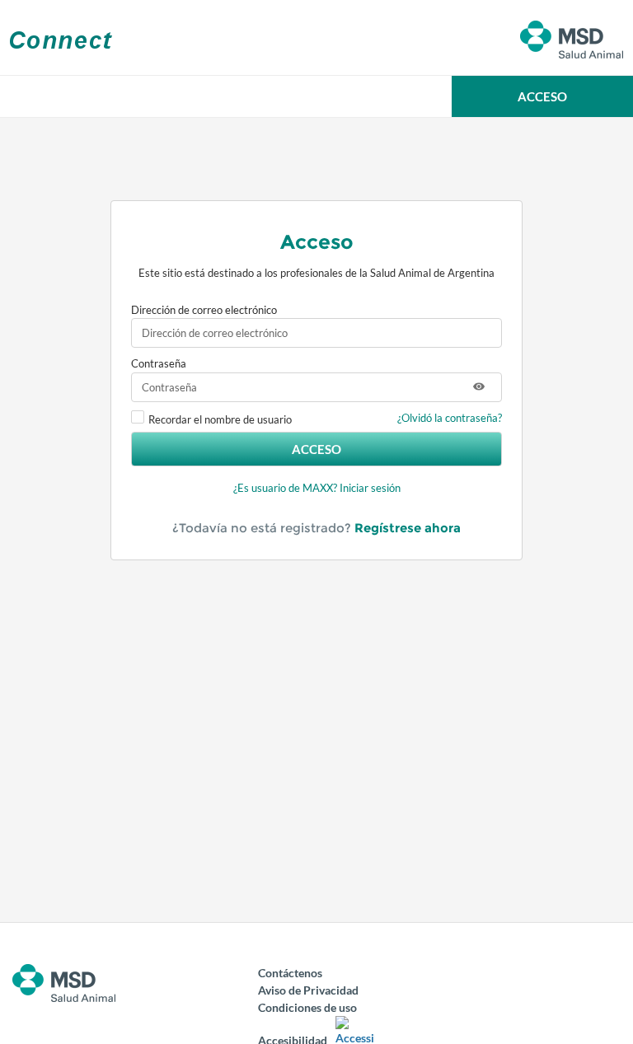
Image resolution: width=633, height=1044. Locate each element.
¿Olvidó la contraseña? (449, 417)
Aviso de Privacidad (308, 990)
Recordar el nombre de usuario (220, 419)
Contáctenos (290, 973)
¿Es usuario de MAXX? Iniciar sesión (317, 487)
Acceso (316, 449)
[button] (542, 96)
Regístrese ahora (407, 528)
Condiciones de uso (307, 1007)
